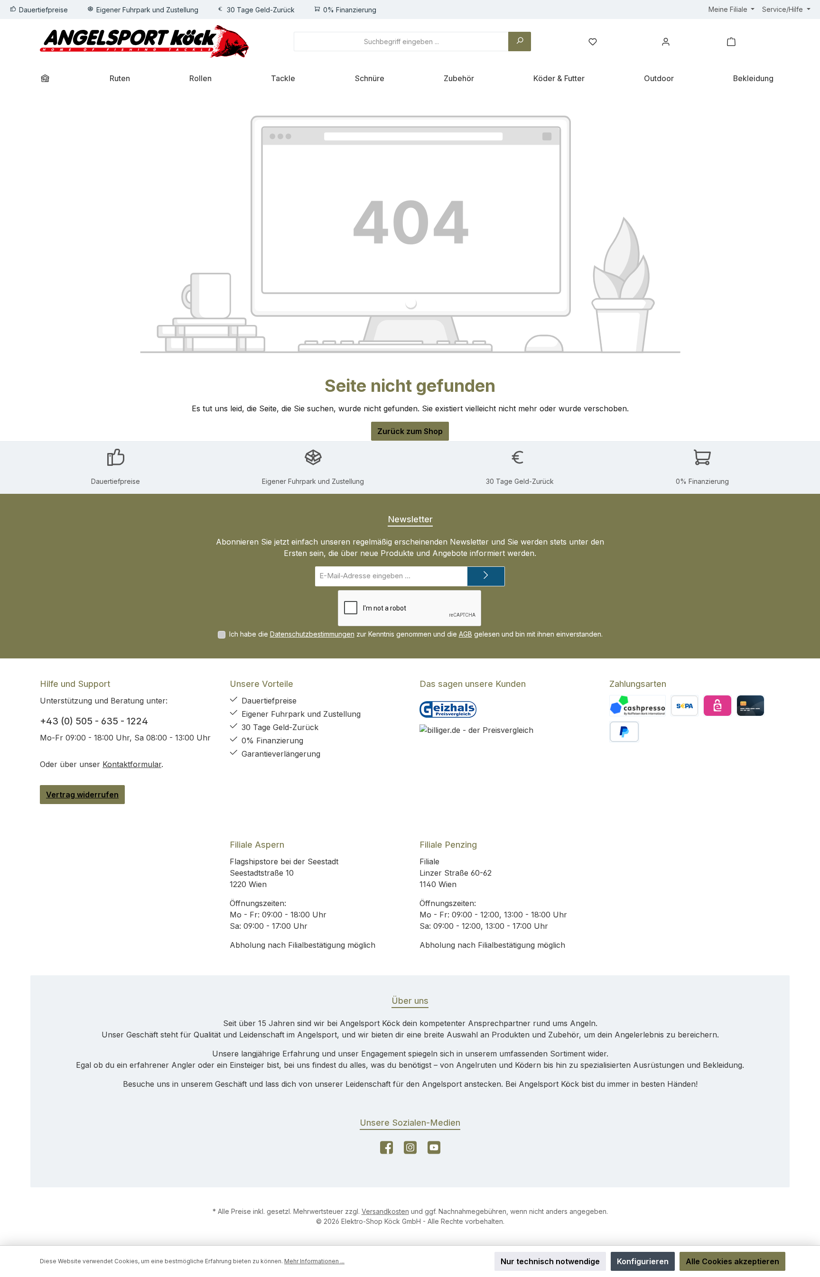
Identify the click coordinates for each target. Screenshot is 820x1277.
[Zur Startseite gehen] (144, 41)
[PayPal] (624, 731)
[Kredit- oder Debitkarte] (750, 705)
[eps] (717, 705)
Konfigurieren (643, 1261)
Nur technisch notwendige (550, 1261)
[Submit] (486, 576)
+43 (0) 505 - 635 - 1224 (94, 721)
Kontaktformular (131, 764)
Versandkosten (385, 1211)
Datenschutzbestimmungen (312, 634)
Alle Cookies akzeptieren (732, 1261)
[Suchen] (519, 41)
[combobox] (401, 41)
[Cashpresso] (637, 705)
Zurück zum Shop (410, 431)
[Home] (48, 78)
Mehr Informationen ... (314, 1261)
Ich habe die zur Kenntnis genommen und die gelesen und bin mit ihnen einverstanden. (416, 634)
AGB (465, 634)
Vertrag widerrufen (82, 794)
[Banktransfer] (685, 705)
